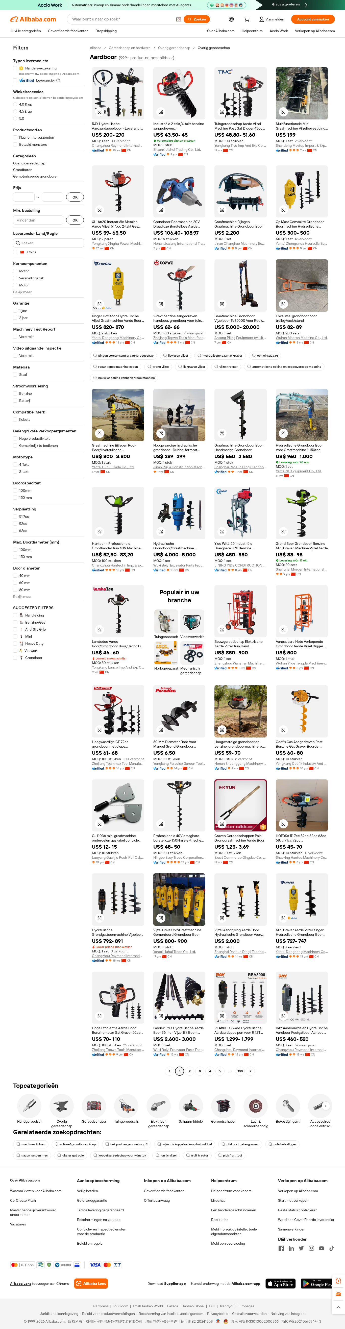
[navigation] (48, 560)
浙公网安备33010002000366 (255, 1321)
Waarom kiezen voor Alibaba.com (36, 1191)
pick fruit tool (232, 1155)
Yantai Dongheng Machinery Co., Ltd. (118, 338)
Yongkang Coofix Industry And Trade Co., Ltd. (302, 763)
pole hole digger (285, 1144)
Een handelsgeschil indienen (233, 1210)
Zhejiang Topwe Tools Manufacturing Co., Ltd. (179, 338)
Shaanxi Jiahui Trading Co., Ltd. (177, 149)
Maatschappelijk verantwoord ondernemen (33, 1212)
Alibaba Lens (20, 1284)
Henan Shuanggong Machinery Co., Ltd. (240, 763)
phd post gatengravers (243, 1144)
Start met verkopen (293, 1200)
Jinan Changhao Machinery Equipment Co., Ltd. (240, 243)
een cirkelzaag (267, 355)
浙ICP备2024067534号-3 (301, 1321)
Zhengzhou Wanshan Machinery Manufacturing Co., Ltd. (240, 663)
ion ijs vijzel (169, 1155)
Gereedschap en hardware (130, 48)
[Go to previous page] (169, 1071)
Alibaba (95, 48)
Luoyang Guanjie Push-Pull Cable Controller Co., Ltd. (118, 857)
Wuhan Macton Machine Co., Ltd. (302, 338)
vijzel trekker (228, 366)
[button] (179, 19)
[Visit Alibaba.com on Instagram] (311, 1248)
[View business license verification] (218, 1321)
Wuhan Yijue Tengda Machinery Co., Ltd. (302, 663)
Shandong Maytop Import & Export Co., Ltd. (302, 145)
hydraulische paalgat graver (222, 355)
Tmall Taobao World (148, 1306)
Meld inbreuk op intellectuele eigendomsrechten (234, 1231)
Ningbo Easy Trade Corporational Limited (179, 857)
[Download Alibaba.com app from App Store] (280, 1283)
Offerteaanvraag (157, 1200)
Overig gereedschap (174, 48)
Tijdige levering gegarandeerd (100, 1210)
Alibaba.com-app (246, 1284)
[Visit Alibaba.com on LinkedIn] (291, 1248)
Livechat (218, 1200)
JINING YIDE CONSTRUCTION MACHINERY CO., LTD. (240, 565)
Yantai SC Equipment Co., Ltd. (299, 471)
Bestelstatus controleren (297, 1210)
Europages (245, 1306)
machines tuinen (33, 1144)
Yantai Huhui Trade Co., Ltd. (113, 467)
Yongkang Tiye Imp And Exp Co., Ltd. (240, 145)
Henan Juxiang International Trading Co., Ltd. (179, 243)
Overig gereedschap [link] (214, 48)
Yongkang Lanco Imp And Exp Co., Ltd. (118, 667)
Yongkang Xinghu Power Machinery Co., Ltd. (118, 243)
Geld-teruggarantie (92, 1200)
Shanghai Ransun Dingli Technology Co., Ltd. (240, 467)
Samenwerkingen (291, 1229)
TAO (212, 1306)
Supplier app (175, 1284)
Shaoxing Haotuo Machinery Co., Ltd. (302, 857)
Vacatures (18, 1224)
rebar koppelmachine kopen (118, 366)
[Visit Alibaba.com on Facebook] (281, 1248)
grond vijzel (161, 366)
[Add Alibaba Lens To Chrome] (91, 1283)
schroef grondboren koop (78, 1144)
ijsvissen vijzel (178, 355)
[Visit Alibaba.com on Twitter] (301, 1248)
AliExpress (100, 1306)
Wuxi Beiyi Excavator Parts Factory (179, 565)
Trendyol (226, 1306)
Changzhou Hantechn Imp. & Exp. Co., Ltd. (118, 565)
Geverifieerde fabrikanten (164, 1191)
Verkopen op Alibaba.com (298, 1191)
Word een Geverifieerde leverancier (306, 1220)
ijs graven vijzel (194, 366)
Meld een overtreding (228, 1243)
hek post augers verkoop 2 (129, 1144)
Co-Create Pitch (23, 1200)
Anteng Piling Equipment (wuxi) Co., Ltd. (240, 338)
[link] (338, 1281)
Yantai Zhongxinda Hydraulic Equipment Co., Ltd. (302, 243)
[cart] (248, 20)
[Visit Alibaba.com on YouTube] (321, 1248)
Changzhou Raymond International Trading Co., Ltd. (118, 145)
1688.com (120, 1306)
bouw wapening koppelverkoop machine (126, 378)
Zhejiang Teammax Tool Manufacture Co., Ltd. (118, 763)
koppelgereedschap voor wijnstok (122, 1155)
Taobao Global (193, 1306)
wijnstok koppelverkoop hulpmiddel (187, 1144)
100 (240, 1071)
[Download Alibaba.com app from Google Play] (318, 1283)
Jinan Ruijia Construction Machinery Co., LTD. (179, 467)
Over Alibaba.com (25, 1180)
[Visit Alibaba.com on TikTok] (332, 1248)
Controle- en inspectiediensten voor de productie (101, 1231)
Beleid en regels (89, 1243)
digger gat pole (73, 1155)
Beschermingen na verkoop (98, 1220)
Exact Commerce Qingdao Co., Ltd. (240, 857)
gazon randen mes (34, 1155)
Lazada (172, 1306)
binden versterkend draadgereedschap (126, 355)
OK (75, 197)
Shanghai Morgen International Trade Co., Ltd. (302, 569)
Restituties (219, 1220)
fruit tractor (199, 1155)
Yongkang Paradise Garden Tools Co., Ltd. (179, 763)
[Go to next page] (250, 1071)
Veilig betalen (87, 1191)
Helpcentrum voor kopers (231, 1191)
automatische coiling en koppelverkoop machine (286, 366)
